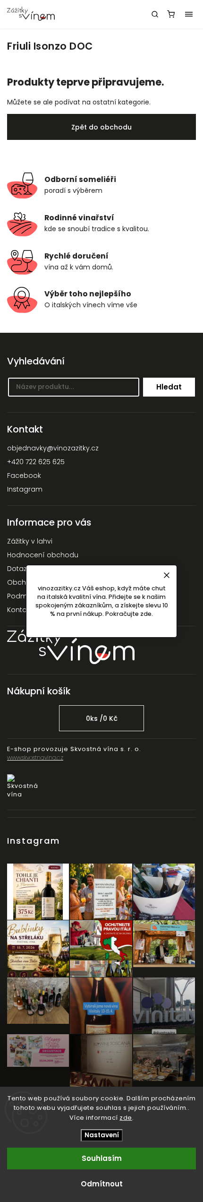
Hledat (169, 387)
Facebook (24, 475)
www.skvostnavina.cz (35, 757)
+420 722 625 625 (36, 462)
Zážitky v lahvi (29, 541)
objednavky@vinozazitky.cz (53, 448)
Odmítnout (102, 1184)
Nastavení (102, 1135)
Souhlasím (102, 1158)
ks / (102, 718)
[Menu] (188, 14)
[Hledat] (155, 14)
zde (125, 1117)
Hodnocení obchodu (42, 555)
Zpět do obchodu (101, 127)
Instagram (24, 489)
